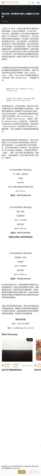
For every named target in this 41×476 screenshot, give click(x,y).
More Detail (33, 472)
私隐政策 (8, 468)
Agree (22, 472)
